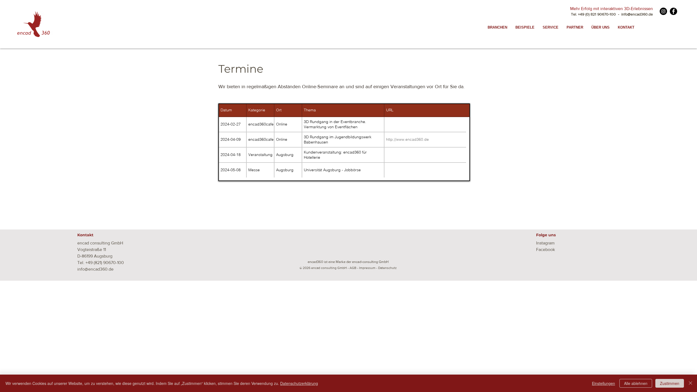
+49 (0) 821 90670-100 (597, 14)
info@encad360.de (636, 14)
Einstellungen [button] (603, 383)
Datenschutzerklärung (299, 383)
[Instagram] (663, 11)
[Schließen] (690, 383)
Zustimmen (669, 383)
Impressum (367, 268)
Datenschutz (387, 268)
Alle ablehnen (635, 383)
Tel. (574, 14)
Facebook (545, 249)
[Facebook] (673, 11)
